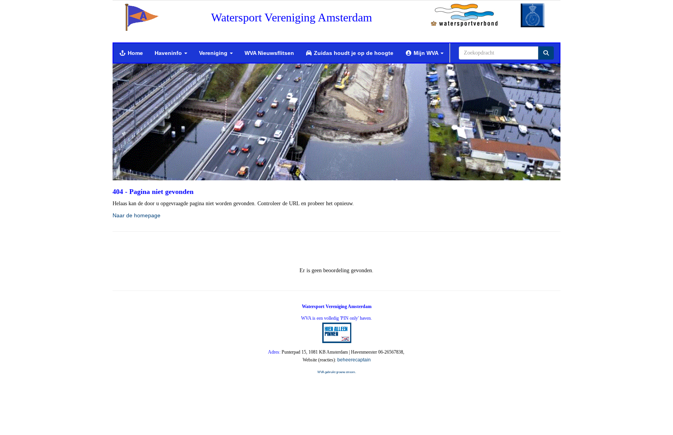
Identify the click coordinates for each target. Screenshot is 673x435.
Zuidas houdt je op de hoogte (352, 53)
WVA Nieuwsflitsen (269, 53)
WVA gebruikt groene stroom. (336, 372)
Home (134, 53)
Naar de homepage (136, 215)
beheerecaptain (354, 360)
